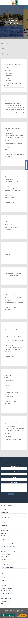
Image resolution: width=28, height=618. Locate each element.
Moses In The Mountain (6, 520)
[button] (8, 615)
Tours (12, 613)
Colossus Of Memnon (6, 556)
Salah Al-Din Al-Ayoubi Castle (8, 577)
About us (8, 613)
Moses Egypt (4, 522)
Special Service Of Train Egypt (8, 543)
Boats (23, 613)
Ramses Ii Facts (4, 530)
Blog (20, 613)
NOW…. (6, 441)
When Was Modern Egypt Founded (9, 562)
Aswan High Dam (5, 512)
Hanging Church (5, 601)
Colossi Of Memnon (5, 517)
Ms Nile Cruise (4, 596)
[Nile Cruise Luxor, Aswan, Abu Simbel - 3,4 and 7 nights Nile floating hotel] (15, 2)
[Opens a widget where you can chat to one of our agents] (23, 615)
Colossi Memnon (9, 433)
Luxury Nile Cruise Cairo (6, 559)
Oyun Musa (3, 585)
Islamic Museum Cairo (6, 598)
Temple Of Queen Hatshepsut (8, 567)
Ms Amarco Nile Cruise (6, 588)
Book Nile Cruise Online (6, 590)
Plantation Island (5, 535)
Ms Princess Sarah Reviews (7, 583)
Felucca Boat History (6, 554)
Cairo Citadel (4, 533)
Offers (16, 613)
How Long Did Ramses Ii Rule (8, 551)
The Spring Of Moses (6, 580)
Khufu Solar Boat (5, 528)
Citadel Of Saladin (5, 593)
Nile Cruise (3, 509)
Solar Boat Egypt (5, 564)
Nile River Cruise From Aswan (8, 546)
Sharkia (2, 514)
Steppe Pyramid (4, 569)
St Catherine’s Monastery (7, 548)
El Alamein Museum (5, 603)
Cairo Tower (4, 525)
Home (4, 613)
